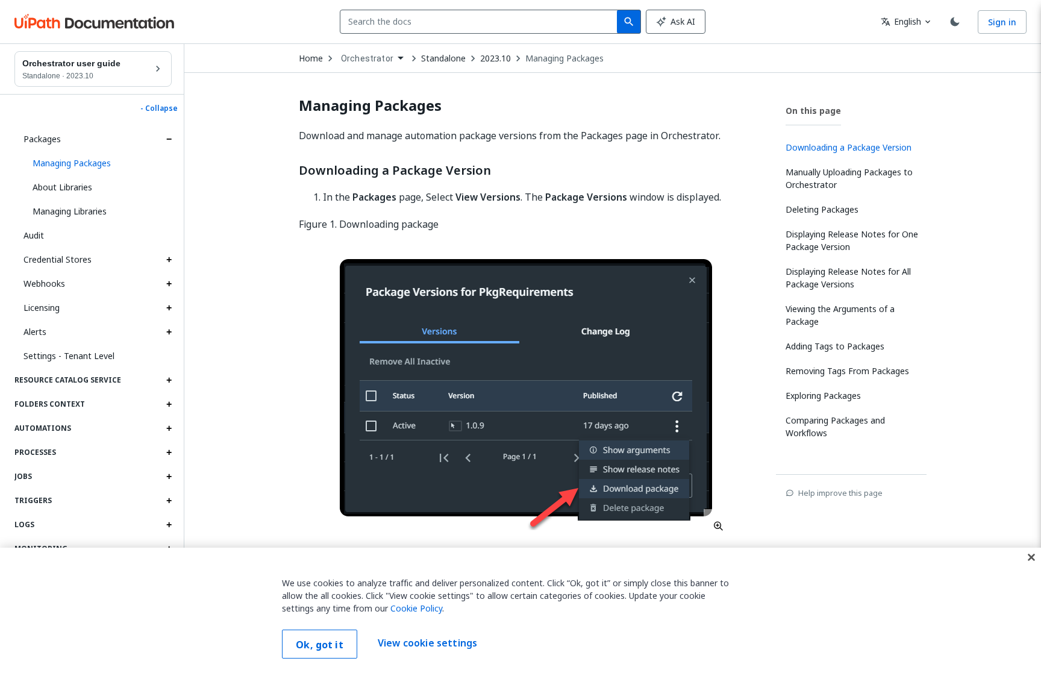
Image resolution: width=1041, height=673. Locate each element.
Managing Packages (564, 58)
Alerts (34, 331)
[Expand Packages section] (169, 139)
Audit (33, 235)
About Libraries (62, 187)
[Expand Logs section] (169, 524)
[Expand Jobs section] (169, 476)
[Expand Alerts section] (169, 332)
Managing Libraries (70, 211)
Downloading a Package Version (395, 170)
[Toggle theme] (954, 21)
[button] (97, 163)
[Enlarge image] (528, 391)
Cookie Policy (416, 608)
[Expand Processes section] (169, 452)
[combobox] (481, 22)
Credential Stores (57, 259)
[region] (520, 610)
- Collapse (159, 108)
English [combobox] (901, 21)
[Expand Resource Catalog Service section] (169, 380)
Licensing (41, 307)
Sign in (1002, 22)
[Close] (1031, 557)
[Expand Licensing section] (169, 307)
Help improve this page (840, 493)
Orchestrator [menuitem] (367, 58)
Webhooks (44, 283)
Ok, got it (319, 644)
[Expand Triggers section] (169, 500)
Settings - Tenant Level (68, 355)
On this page (813, 110)
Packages (42, 139)
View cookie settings (427, 643)
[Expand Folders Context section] (169, 404)
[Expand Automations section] (169, 428)
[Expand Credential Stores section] (169, 259)
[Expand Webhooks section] (169, 283)
